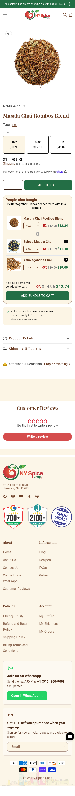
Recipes (45, 560)
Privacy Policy (13, 616)
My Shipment (48, 624)
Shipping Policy (14, 637)
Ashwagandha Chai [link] (37, 260)
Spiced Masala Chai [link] (37, 242)
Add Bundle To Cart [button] (37, 296)
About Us (9, 560)
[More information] (69, 4)
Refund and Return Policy (16, 626)
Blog (42, 552)
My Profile (46, 616)
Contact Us (11, 568)
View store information (24, 319)
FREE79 (60, 4)
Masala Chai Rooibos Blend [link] (43, 218)
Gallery (44, 575)
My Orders (46, 631)
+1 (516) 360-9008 (51, 681)
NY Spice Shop (41, 778)
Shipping (9, 163)
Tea (14, 124)
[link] (14, 223)
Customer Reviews (16, 589)
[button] (5, 15)
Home (7, 552)
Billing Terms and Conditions (15, 648)
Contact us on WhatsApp (12, 578)
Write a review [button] (37, 436)
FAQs (43, 568)
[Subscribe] (63, 747)
